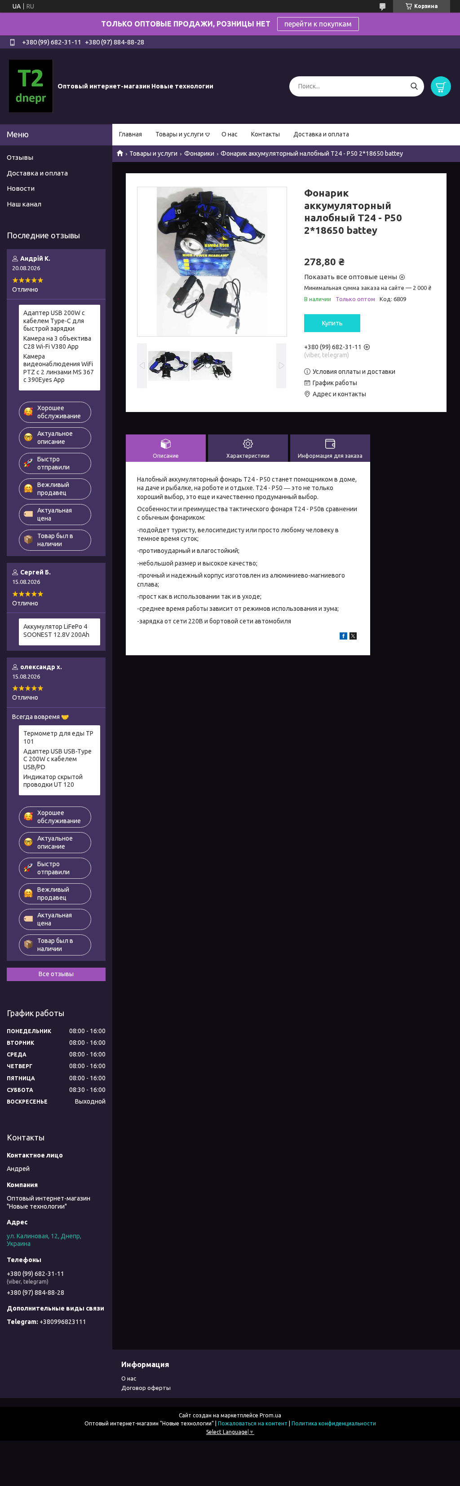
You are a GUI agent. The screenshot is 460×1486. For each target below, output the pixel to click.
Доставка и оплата (321, 134)
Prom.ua (270, 1415)
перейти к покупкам (318, 24)
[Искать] (414, 86)
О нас (229, 134)
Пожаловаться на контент (253, 1423)
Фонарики (199, 153)
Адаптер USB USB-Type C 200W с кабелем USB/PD (57, 759)
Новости (21, 188)
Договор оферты (146, 1388)
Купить (332, 323)
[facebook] (343, 637)
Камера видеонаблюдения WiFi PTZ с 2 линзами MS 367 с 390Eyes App (58, 368)
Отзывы (20, 157)
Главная (130, 134)
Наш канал (24, 204)
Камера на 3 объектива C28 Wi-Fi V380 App (57, 342)
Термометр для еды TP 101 (58, 737)
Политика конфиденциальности (334, 1423)
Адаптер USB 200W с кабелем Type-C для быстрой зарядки (54, 320)
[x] (353, 637)
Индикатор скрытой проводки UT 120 (53, 781)
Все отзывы (56, 974)
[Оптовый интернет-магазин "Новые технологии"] (31, 85)
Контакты (265, 134)
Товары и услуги (179, 134)
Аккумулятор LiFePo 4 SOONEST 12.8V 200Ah (56, 630)
